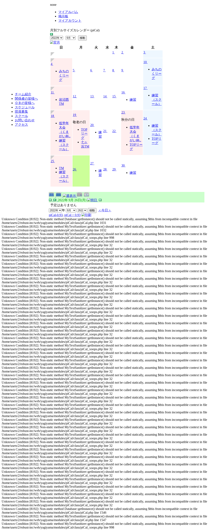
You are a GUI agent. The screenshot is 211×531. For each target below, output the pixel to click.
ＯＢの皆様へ (25, 103)
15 (114, 96)
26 (74, 169)
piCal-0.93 (56, 215)
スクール (21, 116)
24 (145, 118)
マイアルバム (68, 12)
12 (74, 96)
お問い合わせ (25, 120)
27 (92, 163)
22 (114, 131)
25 (52, 161)
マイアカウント (69, 20)
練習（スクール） (157, 99)
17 (145, 88)
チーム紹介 (23, 94)
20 (92, 125)
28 (105, 169)
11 (52, 92)
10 (145, 62)
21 (105, 131)
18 (52, 116)
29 (114, 169)
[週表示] (70, 195)
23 (123, 112)
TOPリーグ (84, 134)
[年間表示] (52, 195)
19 (74, 115)
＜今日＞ (104, 210)
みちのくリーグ (64, 75)
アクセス (21, 124)
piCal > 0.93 (72, 215)
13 (92, 96)
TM (61, 168)
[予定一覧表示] (87, 195)
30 (123, 165)
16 (123, 92)
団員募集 (21, 111)
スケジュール (25, 107)
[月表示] (59, 195)
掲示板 (63, 16)
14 (105, 96)
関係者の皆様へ (26, 98)
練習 (133, 99)
